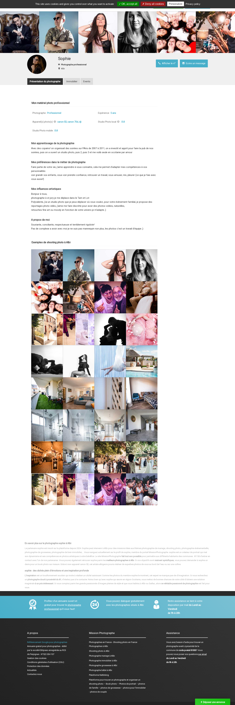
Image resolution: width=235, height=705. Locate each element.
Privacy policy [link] (193, 4)
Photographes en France (100, 642)
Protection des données (38, 666)
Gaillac (152, 583)
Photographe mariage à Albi (102, 656)
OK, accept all (129, 4)
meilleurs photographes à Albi (120, 560)
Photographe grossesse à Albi (103, 665)
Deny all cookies (154, 4)
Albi (63, 68)
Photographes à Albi (98, 646)
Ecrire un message (195, 63)
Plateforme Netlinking (99, 675)
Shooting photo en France (125, 642)
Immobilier (71, 81)
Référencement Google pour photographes (47, 642)
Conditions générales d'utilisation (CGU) (45, 662)
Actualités (31, 670)
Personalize (175, 4)
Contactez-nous (34, 674)
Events (86, 81)
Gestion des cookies (36, 658)
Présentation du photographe (45, 81)
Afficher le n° (168, 63)
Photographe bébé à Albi (100, 670)
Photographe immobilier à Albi (103, 660)
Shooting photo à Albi (99, 651)
